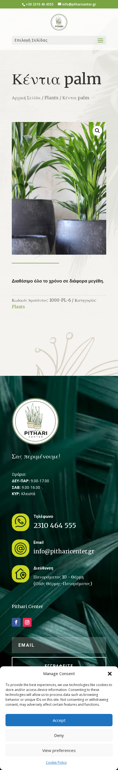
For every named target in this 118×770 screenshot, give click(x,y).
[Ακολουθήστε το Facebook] (16, 622)
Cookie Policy (56, 762)
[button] (110, 673)
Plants (51, 97)
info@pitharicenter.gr (63, 551)
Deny (59, 735)
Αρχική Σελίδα (26, 97)
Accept (59, 720)
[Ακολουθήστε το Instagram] (27, 622)
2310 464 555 (54, 525)
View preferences (59, 750)
